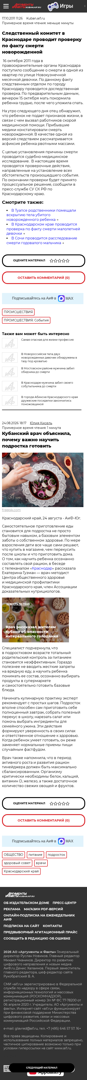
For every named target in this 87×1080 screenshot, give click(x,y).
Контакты (52, 926)
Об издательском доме (26, 903)
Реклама (12, 909)
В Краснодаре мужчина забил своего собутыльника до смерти (47, 384)
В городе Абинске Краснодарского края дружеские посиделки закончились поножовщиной (49, 400)
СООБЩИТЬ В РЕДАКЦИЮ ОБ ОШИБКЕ (37, 938)
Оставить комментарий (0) (44, 278)
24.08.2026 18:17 (14, 423)
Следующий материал (41, 1067)
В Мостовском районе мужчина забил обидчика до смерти (48, 370)
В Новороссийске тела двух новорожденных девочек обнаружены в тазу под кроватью (49, 357)
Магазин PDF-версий (43, 909)
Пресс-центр (64, 903)
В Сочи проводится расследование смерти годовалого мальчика (41, 240)
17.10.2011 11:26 (12, 18)
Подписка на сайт (21, 926)
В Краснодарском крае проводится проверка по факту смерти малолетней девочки (43, 229)
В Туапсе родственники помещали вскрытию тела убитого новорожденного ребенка (41, 215)
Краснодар (42, 568)
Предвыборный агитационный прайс (40, 932)
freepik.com (11, 510)
